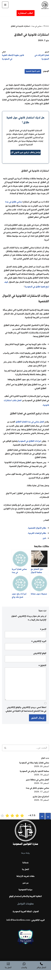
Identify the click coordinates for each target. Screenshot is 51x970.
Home (46, 26)
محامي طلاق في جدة (13, 202)
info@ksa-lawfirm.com (18, 920)
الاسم (43, 629)
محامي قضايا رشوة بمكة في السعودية (34, 763)
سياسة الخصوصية (25, 889)
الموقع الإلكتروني (39, 653)
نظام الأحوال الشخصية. (37, 528)
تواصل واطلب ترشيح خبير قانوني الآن (25, 152)
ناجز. (44, 538)
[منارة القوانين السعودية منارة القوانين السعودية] (44, 5)
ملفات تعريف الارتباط (25, 876)
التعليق (42, 665)
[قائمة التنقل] (5, 5)
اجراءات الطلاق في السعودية (29, 441)
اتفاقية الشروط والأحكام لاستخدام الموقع (25, 896)
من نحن (25, 883)
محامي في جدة (37, 26)
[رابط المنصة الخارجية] (25, 941)
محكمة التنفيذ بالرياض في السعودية (34, 771)
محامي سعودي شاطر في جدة (37, 788)
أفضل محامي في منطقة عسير (37, 780)
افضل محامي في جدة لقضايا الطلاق (30, 422)
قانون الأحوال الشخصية (33, 71)
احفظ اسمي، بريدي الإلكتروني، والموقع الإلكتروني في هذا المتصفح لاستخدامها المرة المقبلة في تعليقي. (25, 709)
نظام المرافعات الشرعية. (37, 533)
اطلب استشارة (25, 13)
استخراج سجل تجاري (41, 796)
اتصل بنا (25, 869)
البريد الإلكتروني (38, 641)
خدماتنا (25, 862)
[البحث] (5, 748)
